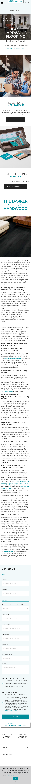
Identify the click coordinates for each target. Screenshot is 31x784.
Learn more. (10, 776)
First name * (5, 579)
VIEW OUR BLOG (14, 119)
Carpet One (4, 17)
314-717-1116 (8, 736)
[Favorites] (25, 3)
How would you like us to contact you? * (12, 604)
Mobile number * (6, 624)
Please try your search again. (15, 49)
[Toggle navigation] (2, 3)
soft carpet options (7, 366)
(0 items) (28, 2)
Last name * (5, 589)
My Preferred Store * (7, 654)
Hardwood (19, 17)
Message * (4, 663)
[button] (22, 3)
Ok (15, 778)
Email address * (6, 634)
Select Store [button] (14, 10)
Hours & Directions (8, 738)
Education (6, 761)
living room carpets (7, 391)
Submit (15, 717)
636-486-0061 (23, 736)
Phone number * (6, 614)
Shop (5, 747)
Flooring (12, 17)
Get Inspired (7, 754)
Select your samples (14, 186)
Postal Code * (5, 644)
